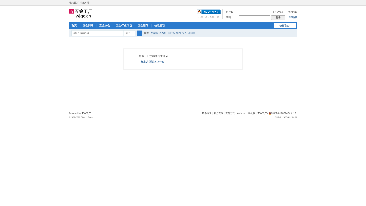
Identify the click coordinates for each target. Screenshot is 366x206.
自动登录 (279, 12)
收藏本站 (84, 2)
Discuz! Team (86, 117)
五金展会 (104, 25)
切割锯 (154, 32)
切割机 (171, 32)
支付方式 (230, 113)
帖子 (128, 33)
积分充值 (218, 113)
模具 (184, 32)
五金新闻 (143, 25)
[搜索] (139, 33)
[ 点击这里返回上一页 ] (152, 61)
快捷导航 (284, 25)
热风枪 (162, 32)
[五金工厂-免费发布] (81, 13)
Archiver (241, 113)
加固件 (191, 32)
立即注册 (292, 17)
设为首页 (74, 2)
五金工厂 (262, 113)
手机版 (251, 113)
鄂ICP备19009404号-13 (283, 113)
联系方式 (206, 113)
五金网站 (88, 25)
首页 (74, 25)
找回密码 (292, 12)
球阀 (178, 32)
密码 (228, 17)
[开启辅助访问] (292, 2)
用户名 (229, 12)
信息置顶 (159, 25)
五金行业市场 (124, 25)
